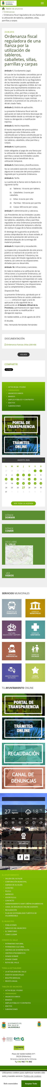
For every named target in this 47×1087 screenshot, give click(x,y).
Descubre (11, 543)
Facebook (20, 857)
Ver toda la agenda (23, 503)
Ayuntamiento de (9, 3)
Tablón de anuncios (14, 8)
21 (29, 483)
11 (12, 479)
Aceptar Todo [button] (31, 1084)
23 (41, 483)
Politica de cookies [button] (32, 1076)
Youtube (27, 857)
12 (18, 479)
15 (35, 479)
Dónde (10, 516)
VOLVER (23, 354)
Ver (9, 574)
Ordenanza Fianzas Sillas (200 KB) (21, 344)
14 (29, 479)
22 (35, 483)
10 (6, 479)
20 (23, 483)
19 (18, 483)
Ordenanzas (9, 12)
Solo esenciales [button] (11, 1084)
